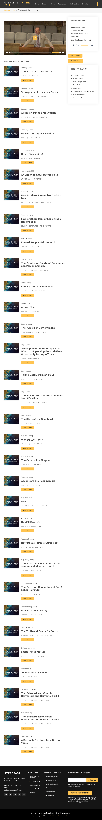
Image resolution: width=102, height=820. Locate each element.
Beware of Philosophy (34, 610)
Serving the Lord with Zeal (37, 286)
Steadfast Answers (79, 85)
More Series (75, 61)
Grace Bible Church (19, 778)
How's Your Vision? (32, 154)
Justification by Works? (35, 672)
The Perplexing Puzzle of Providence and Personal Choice (43, 264)
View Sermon (27, 80)
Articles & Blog (78, 78)
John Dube (81, 30)
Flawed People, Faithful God (38, 242)
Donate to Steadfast (80, 793)
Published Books (79, 95)
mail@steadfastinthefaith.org (13, 790)
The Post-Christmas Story (36, 71)
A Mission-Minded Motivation (38, 112)
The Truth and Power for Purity (39, 631)
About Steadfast (78, 98)
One (23, 501)
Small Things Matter (33, 651)
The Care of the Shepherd (36, 460)
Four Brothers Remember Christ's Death (41, 197)
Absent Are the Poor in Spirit (38, 481)
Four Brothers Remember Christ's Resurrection (41, 220)
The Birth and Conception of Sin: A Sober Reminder (41, 588)
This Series (75, 56)
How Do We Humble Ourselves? (40, 542)
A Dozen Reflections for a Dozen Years (40, 741)
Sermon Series (9, 10)
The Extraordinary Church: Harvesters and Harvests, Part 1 (40, 694)
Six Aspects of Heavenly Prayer (39, 92)
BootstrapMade (54, 816)
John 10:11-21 (83, 33)
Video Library (77, 88)
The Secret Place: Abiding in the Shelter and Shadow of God (40, 565)
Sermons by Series (48, 4)
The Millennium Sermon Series (83, 91)
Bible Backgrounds (79, 82)
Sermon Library (78, 75)
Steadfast (17, 3)
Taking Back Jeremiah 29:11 (37, 374)
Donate (85, 4)
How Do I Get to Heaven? (35, 777)
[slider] (30, 52)
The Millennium (35, 781)
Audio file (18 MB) (85, 40)
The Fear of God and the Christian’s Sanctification (42, 397)
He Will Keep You (31, 522)
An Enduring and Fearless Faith (39, 174)
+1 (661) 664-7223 (15, 785)
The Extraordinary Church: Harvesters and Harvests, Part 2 (40, 718)
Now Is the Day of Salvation (37, 133)
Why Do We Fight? (32, 439)
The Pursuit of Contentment (38, 327)
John (77, 37)
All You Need (28, 307)
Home (37, 4)
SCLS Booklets (35, 785)
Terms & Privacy (65, 816)
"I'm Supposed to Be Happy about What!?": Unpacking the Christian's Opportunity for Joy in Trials (42, 351)
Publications (74, 4)
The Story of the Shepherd (37, 419)
